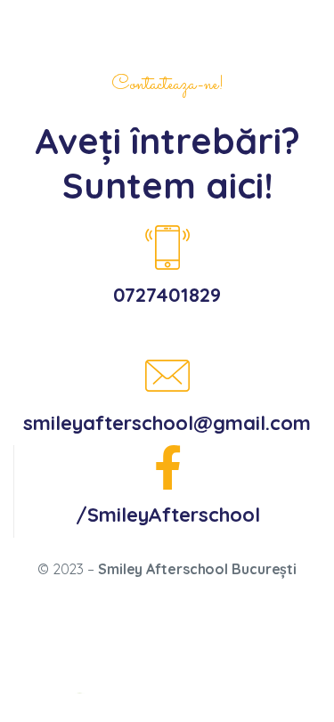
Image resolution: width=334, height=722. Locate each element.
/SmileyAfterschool (168, 514)
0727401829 (167, 294)
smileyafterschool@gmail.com (167, 422)
